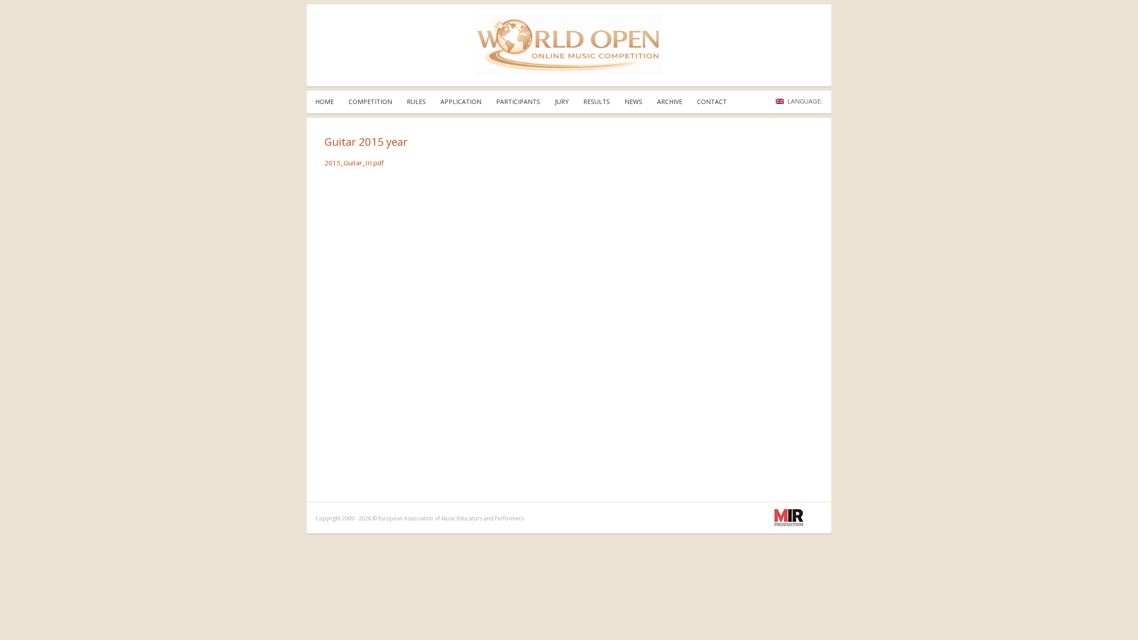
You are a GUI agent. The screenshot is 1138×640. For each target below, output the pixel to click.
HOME (324, 101)
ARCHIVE (669, 101)
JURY (562, 101)
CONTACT (712, 101)
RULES (416, 101)
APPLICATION (461, 101)
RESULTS (596, 101)
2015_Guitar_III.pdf (354, 162)
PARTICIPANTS (518, 101)
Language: (805, 101)
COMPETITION (370, 101)
